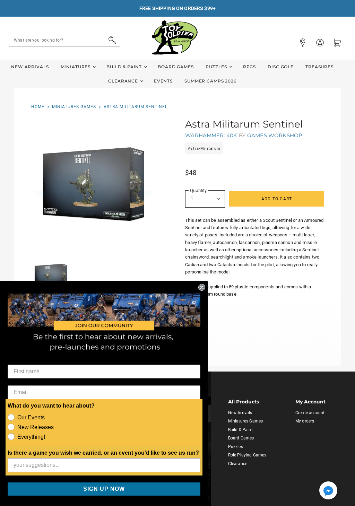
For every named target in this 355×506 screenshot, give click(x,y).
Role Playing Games (247, 455)
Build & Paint (124, 66)
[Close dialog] (201, 287)
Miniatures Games (74, 106)
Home (37, 106)
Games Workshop (274, 135)
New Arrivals (30, 66)
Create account (309, 412)
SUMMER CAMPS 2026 (210, 81)
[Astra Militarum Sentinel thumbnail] (51, 275)
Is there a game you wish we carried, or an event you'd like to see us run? (103, 453)
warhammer (204, 135)
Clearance (123, 81)
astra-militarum (204, 148)
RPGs (249, 66)
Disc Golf (281, 66)
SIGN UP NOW (104, 489)
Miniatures (76, 66)
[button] (328, 491)
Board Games (175, 66)
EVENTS (163, 81)
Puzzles (217, 66)
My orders (304, 421)
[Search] (111, 40)
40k (231, 135)
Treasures (319, 66)
